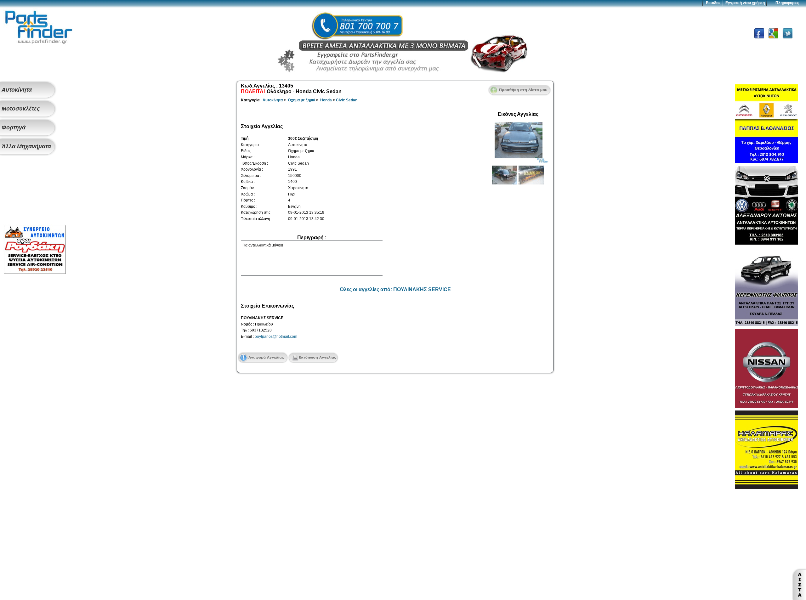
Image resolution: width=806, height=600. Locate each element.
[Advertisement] (34, 190)
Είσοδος (713, 3)
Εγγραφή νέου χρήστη (745, 3)
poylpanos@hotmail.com (276, 336)
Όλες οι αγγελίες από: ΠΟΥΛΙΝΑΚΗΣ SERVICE (395, 289)
